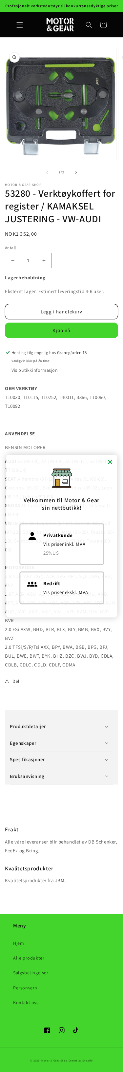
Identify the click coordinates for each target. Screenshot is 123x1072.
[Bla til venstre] (47, 172)
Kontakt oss (26, 1002)
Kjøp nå (61, 330)
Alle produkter (28, 958)
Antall (10, 247)
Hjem (18, 943)
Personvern (25, 988)
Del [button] (16, 681)
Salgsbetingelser (31, 973)
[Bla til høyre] (76, 172)
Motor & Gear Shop (54, 1060)
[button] (19, 25)
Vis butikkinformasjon (34, 370)
